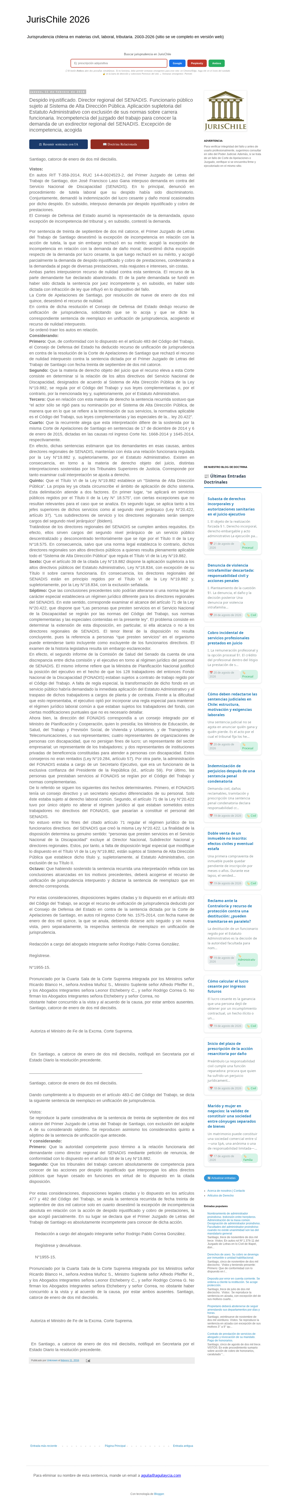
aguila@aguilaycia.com (161, 1475)
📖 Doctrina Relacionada (120, 144)
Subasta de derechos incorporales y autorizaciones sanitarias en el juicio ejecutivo (231, 506)
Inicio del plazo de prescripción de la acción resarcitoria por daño (230, 1048)
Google (177, 63)
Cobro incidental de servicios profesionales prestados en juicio (228, 638)
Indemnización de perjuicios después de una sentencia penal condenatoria (231, 773)
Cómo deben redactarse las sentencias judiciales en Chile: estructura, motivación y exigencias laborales (232, 704)
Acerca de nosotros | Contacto (226, 1190)
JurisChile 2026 (58, 19)
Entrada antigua (183, 1445)
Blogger (159, 1494)
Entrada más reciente (43, 1445)
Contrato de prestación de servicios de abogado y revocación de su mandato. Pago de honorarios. (231, 1337)
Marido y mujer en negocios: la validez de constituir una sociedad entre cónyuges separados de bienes (232, 1116)
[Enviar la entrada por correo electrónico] (88, 1360)
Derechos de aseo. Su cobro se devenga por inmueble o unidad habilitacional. (233, 1256)
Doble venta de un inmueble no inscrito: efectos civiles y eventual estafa (230, 841)
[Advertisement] (111, 1406)
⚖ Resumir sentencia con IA (58, 144)
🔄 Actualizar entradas (221, 1178)
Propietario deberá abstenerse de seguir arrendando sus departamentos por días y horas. (233, 1310)
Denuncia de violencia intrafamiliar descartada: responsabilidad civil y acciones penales (231, 573)
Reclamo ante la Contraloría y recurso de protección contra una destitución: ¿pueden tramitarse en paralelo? (230, 911)
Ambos (216, 63)
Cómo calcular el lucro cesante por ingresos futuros (228, 986)
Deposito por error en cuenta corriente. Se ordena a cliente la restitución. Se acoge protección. (233, 1282)
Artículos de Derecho (220, 1195)
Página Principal (115, 1445)
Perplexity (197, 63)
